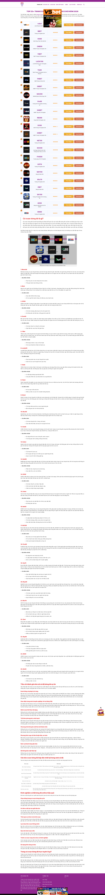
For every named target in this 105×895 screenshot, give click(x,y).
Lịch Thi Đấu (72, 4)
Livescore (52, 4)
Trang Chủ (39, 4)
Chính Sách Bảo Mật (47, 882)
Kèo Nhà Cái (46, 4)
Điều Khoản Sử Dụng (47, 884)
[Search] (83, 4)
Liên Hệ (44, 886)
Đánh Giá (79, 4)
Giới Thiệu (44, 879)
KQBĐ (66, 4)
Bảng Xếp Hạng (60, 4)
